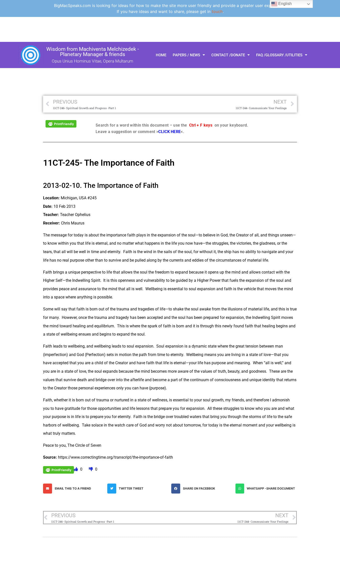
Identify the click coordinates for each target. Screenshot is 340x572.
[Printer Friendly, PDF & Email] (61, 123)
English (284, 3)
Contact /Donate (228, 55)
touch (217, 11)
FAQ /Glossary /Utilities (279, 55)
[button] (74, 489)
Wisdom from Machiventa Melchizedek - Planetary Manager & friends (92, 51)
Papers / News (186, 55)
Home (161, 55)
